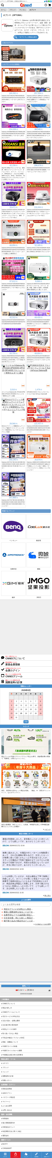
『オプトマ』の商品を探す (27, 37)
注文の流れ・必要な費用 (11, 1021)
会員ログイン (7, 1093)
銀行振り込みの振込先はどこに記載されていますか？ (19, 921)
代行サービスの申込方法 (11, 1016)
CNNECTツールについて (11, 1012)
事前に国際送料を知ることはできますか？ (19, 912)
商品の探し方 (7, 1008)
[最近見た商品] (45, 5)
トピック (47, 829)
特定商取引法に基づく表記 (11, 1131)
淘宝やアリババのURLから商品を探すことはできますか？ (19, 909)
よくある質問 (7, 1106)
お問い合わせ (7, 1110)
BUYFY (5, 1144)
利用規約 (5, 1118)
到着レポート (7, 1080)
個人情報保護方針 (8, 1123)
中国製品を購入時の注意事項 (12, 1055)
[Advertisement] (26, 627)
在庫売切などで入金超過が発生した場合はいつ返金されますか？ (19, 915)
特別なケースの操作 (9, 1029)
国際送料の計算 (7, 1076)
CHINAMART (7, 1148)
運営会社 (5, 1136)
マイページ (6, 1101)
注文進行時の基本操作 (10, 1025)
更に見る (47, 896)
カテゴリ (5, 1063)
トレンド (5, 1072)
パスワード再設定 (8, 1097)
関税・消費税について (10, 1042)
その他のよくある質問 (43, 924)
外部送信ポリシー (8, 1127)
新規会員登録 (7, 1089)
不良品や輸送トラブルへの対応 (13, 1038)
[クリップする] (3, 70)
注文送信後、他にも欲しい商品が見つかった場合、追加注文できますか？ (19, 918)
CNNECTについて (8, 1003)
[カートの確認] (49, 5)
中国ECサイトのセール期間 (12, 1050)
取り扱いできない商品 (10, 1033)
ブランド (5, 1067)
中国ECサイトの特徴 (9, 1046)
